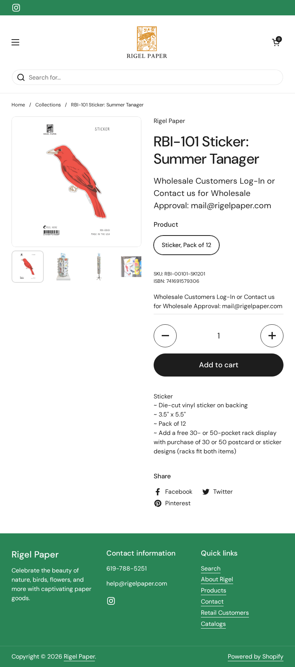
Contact (212, 601)
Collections (48, 104)
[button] (275, 42)
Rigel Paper (79, 656)
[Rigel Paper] (146, 42)
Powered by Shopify (255, 656)
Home (18, 104)
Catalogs (213, 624)
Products (213, 590)
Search (210, 568)
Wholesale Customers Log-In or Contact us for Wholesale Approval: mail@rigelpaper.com (214, 193)
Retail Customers (225, 613)
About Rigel (217, 579)
